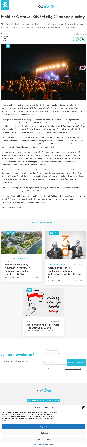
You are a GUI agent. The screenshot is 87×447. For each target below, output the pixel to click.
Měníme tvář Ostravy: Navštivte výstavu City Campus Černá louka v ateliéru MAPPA (17, 269)
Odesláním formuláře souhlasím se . (62, 369)
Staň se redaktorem (36, 400)
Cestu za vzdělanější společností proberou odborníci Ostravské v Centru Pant (64, 272)
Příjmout (43, 427)
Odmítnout (43, 433)
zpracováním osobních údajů (72, 369)
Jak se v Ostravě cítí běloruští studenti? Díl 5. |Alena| (42, 326)
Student (3, 38)
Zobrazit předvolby (43, 439)
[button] (83, 408)
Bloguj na (53, 400)
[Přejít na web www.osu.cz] (5, 5)
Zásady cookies (37, 444)
